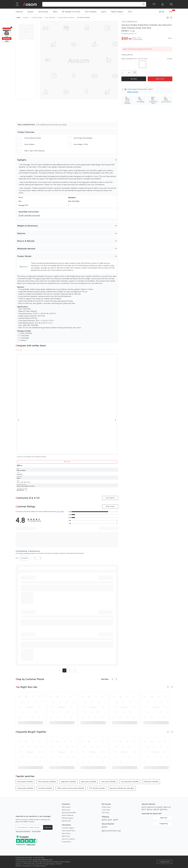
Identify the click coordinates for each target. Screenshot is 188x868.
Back (18, 17)
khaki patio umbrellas (151, 781)
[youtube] (25, 811)
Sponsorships (66, 821)
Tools (130, 12)
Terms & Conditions (68, 839)
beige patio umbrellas (68, 781)
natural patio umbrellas (25, 788)
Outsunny (72, 197)
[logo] (30, 4)
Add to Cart (160, 79)
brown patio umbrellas (25, 781)
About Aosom (66, 807)
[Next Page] (75, 670)
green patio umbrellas (88, 781)
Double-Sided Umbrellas (66, 17)
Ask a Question (110, 498)
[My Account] (162, 4)
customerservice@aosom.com (42, 860)
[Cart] (171, 4)
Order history (106, 807)
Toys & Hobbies (91, 12)
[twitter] (34, 811)
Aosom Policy (66, 833)
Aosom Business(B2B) (69, 812)
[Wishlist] (154, 4)
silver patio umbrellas (108, 781)
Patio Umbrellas (50, 17)
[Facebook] (17, 811)
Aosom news (66, 810)
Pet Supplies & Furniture (71, 12)
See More (104, 679)
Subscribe (47, 827)
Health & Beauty (117, 12)
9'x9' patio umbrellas (45, 788)
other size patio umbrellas (47, 781)
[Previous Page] (59, 670)
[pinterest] (30, 811)
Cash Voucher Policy (68, 831)
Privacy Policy (36, 831)
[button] (67, 160)
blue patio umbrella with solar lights (122, 788)
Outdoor (30, 12)
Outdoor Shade (37, 17)
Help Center (66, 836)
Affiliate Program (67, 818)
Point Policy (105, 812)
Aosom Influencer (67, 815)
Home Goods (43, 12)
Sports (103, 12)
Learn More (60, 511)
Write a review (110, 506)
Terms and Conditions (23, 831)
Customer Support (68, 828)
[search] (143, 4)
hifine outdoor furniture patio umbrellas (70, 788)
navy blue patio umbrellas (130, 781)
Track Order (106, 810)
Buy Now (134, 79)
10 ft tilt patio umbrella (97, 788)
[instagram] (21, 811)
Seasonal (19, 12)
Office (55, 12)
